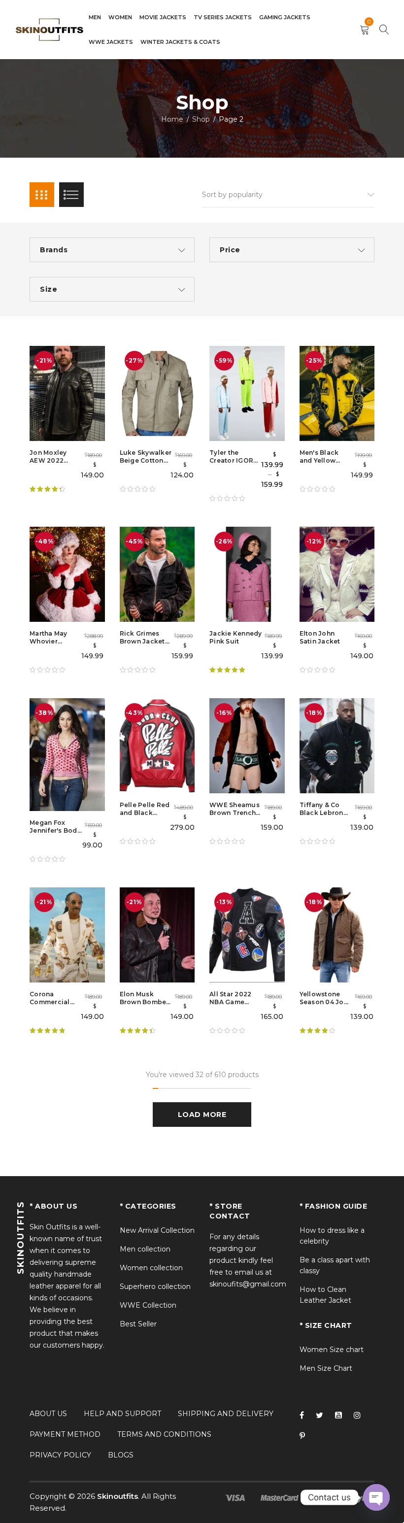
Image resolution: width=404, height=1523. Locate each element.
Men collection (145, 1249)
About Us (48, 1413)
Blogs (121, 1455)
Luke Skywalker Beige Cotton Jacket (146, 460)
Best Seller (138, 1324)
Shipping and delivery (225, 1413)
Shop (201, 119)
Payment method (65, 1434)
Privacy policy (60, 1455)
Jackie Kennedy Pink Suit (235, 637)
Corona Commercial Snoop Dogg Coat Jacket (51, 1005)
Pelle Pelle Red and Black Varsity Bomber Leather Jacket (145, 816)
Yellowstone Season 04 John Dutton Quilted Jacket (326, 1005)
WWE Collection (148, 1305)
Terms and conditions (164, 1434)
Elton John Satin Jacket (320, 637)
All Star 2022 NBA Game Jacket (230, 1002)
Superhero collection (155, 1286)
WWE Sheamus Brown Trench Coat (234, 812)
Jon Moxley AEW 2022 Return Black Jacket (51, 464)
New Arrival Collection (157, 1230)
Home (172, 119)
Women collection (151, 1267)
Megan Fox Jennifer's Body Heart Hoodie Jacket (55, 834)
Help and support (122, 1413)
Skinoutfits (117, 1496)
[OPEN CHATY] (376, 1497)
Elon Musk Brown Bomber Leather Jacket (144, 1002)
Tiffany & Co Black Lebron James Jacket (322, 812)
